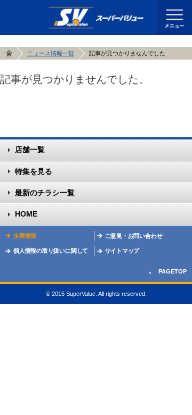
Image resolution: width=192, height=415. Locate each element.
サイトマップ (122, 250)
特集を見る (33, 171)
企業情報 (24, 236)
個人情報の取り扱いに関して (50, 250)
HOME (9, 54)
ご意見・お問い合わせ (134, 236)
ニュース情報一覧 (50, 53)
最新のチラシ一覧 (45, 192)
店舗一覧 (30, 149)
